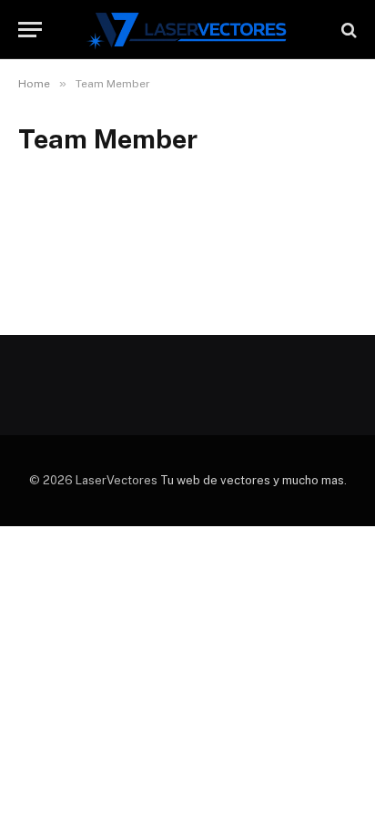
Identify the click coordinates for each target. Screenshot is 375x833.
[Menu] (30, 29)
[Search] (347, 29)
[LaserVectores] (188, 29)
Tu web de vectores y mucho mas (252, 480)
